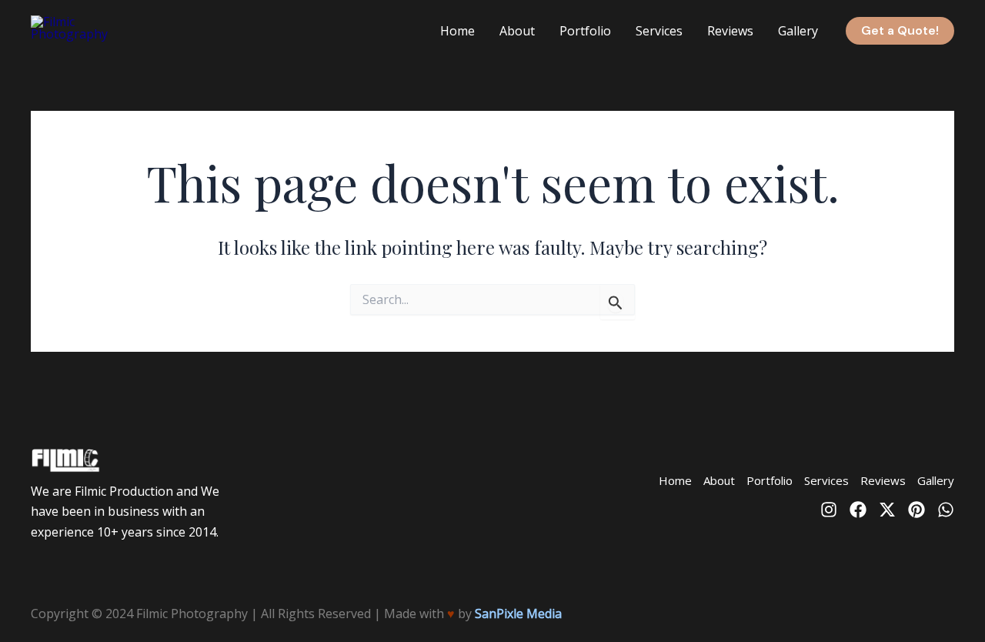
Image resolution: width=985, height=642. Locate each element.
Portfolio (585, 30)
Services (659, 30)
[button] (900, 31)
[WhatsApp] (945, 509)
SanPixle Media (518, 613)
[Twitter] (887, 509)
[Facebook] (858, 509)
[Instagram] (828, 509)
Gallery (798, 30)
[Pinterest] (916, 509)
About (517, 30)
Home (457, 30)
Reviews (730, 30)
